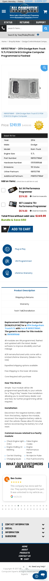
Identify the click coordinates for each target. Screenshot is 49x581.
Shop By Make (14, 41)
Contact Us (24, 556)
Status (8, 22)
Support (41, 22)
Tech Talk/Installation (24, 310)
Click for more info (39, 196)
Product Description (24, 290)
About (24, 549)
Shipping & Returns (24, 297)
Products (24, 552)
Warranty (24, 304)
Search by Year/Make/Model (21, 35)
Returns (24, 22)
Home (4, 41)
